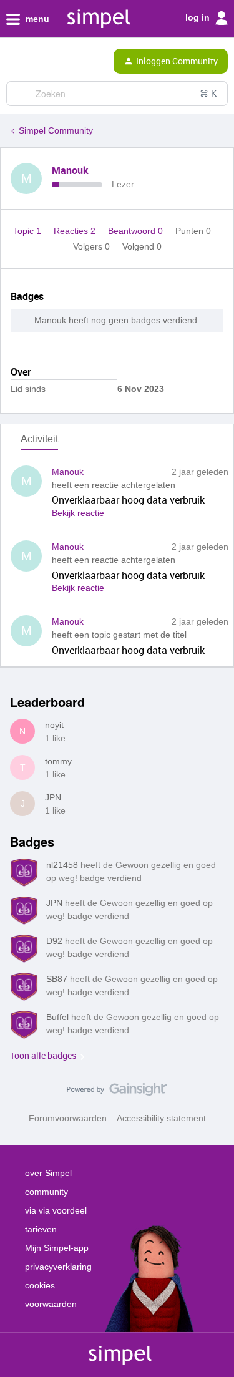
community (46, 1192)
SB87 (56, 979)
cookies (40, 1285)
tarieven (41, 1229)
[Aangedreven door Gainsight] (117, 1092)
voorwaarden (51, 1304)
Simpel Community (56, 130)
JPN (53, 797)
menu (36, 19)
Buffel (57, 1017)
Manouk (70, 170)
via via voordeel (56, 1210)
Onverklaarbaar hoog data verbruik (128, 500)
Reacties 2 (76, 231)
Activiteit (39, 439)
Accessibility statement (161, 1118)
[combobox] (117, 93)
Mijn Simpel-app (57, 1248)
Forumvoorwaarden (68, 1118)
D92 (54, 941)
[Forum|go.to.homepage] (62, 61)
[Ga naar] (20, 93)
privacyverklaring (58, 1267)
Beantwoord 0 (136, 231)
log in (198, 17)
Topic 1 (28, 231)
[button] (13, 64)
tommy (58, 761)
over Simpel (48, 1173)
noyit (54, 725)
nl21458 (62, 865)
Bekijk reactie (78, 513)
